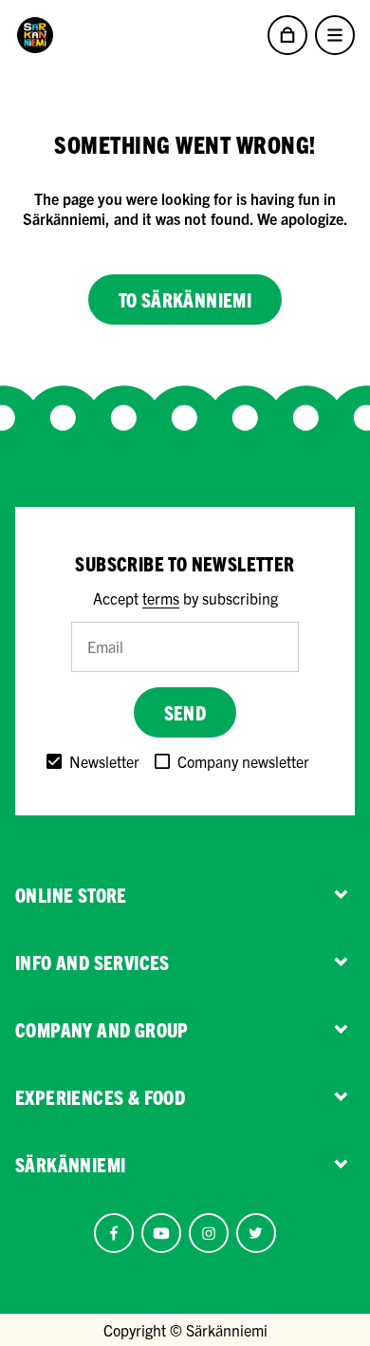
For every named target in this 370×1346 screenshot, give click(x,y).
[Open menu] (335, 35)
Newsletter (104, 761)
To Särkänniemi (185, 299)
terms (160, 598)
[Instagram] (209, 1233)
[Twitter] (256, 1233)
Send (185, 712)
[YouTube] (161, 1233)
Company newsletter (243, 761)
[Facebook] (114, 1233)
